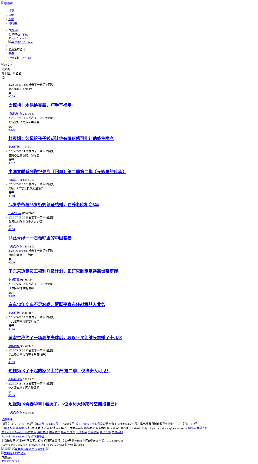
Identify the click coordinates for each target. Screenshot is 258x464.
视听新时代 (15, 113)
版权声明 (31, 432)
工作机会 (81, 432)
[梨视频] (7, 3)
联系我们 (19, 432)
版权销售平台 (36, 436)
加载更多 (7, 419)
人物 (11, 15)
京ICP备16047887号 (88, 423)
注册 (28, 57)
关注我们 (117, 432)
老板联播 (14, 146)
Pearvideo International (14, 436)
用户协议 (42, 432)
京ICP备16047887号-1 (47, 423)
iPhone (12, 38)
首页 (11, 10)
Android (21, 38)
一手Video (14, 213)
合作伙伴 (105, 432)
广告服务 (93, 432)
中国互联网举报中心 (14, 428)
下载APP (13, 30)
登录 (11, 53)
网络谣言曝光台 (198, 428)
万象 (11, 19)
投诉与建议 (68, 432)
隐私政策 (54, 432)
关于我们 (7, 432)
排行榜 (12, 23)
